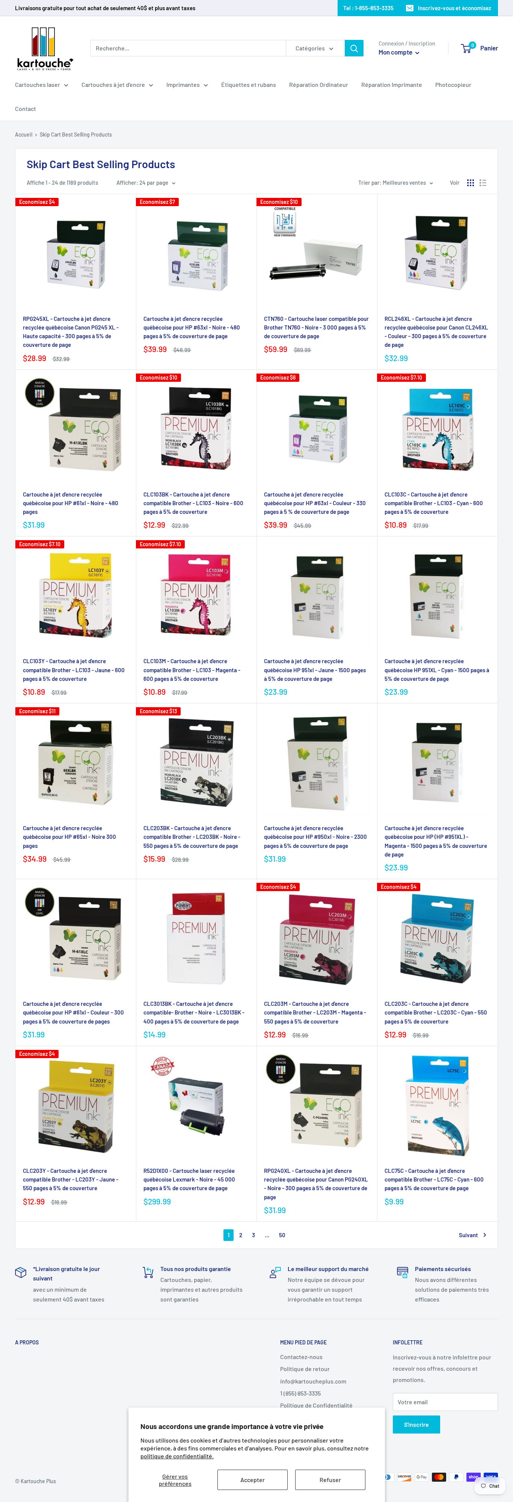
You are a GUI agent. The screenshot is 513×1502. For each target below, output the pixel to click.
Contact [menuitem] (25, 108)
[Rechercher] (354, 48)
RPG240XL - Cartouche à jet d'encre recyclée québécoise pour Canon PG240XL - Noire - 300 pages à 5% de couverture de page (316, 1183)
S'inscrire (416, 1424)
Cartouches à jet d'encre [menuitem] (113, 84)
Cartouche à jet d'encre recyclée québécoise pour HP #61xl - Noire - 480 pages (70, 503)
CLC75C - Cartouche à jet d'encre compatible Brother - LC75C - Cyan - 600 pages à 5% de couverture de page (434, 1179)
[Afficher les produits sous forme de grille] (470, 182)
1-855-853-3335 (374, 8)
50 (282, 1235)
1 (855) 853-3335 (300, 1393)
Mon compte (396, 52)
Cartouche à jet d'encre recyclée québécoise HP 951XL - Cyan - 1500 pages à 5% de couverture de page (437, 670)
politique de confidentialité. (177, 1455)
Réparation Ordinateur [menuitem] (318, 84)
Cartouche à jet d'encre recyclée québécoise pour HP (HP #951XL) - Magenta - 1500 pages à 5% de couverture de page (436, 841)
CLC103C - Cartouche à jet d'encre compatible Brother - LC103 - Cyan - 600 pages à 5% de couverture (434, 503)
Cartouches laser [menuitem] (37, 84)
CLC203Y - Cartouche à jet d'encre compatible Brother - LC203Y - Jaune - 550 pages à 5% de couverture (70, 1179)
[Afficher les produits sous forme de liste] (483, 182)
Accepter (252, 1479)
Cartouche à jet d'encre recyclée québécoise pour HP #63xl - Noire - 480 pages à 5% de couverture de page (191, 327)
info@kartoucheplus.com (313, 1381)
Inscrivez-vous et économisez (454, 8)
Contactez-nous (301, 1356)
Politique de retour (305, 1368)
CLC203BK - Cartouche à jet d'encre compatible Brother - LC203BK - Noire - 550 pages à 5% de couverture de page (191, 837)
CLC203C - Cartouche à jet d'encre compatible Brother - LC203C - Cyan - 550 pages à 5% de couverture (436, 1012)
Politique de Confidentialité (316, 1405)
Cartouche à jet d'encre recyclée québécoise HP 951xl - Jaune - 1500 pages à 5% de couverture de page (315, 670)
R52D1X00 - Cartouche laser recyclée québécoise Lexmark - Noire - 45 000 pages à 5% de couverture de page (189, 1179)
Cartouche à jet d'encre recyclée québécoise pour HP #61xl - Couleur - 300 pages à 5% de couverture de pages (73, 1012)
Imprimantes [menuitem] (183, 84)
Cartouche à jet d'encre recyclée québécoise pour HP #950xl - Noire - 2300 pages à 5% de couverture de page (315, 837)
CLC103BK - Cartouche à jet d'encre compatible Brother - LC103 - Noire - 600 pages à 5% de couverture (193, 503)
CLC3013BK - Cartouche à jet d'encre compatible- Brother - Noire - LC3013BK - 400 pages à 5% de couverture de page (193, 1012)
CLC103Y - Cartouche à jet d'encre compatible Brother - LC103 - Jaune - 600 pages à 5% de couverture (74, 670)
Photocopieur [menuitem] (453, 84)
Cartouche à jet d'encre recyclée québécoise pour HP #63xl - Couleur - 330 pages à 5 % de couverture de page (315, 503)
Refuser (330, 1479)
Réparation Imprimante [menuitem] (391, 84)
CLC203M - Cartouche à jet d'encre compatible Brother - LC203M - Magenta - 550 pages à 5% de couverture (315, 1012)
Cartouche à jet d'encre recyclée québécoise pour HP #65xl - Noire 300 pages (69, 837)
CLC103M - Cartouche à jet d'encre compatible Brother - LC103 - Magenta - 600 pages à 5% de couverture (191, 670)
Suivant (468, 1235)
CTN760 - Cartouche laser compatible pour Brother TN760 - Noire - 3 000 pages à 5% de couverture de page (316, 327)
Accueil (23, 134)
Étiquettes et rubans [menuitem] (248, 84)
